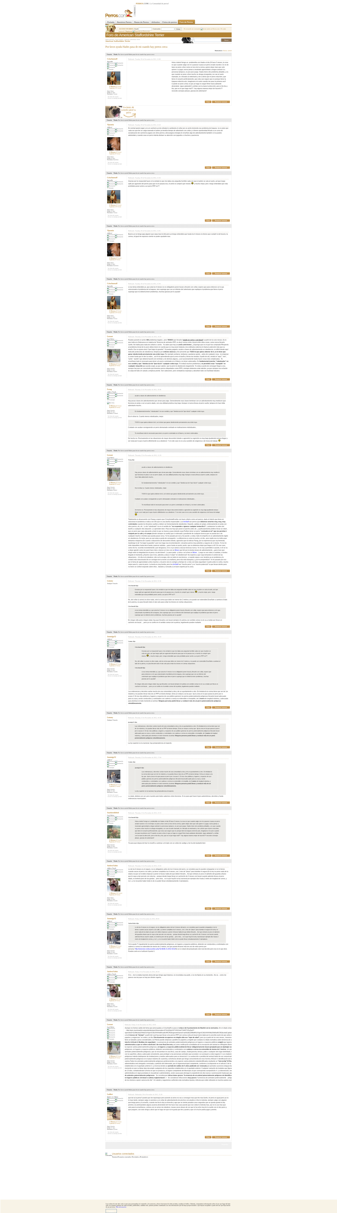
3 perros (114, 153)
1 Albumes (115, 893)
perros (166, 4)
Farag (109, 389)
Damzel (225, 50)
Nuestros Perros (124, 22)
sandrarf (230, 50)
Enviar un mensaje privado (115, 98)
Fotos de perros (169, 22)
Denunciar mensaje (221, 102)
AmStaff (186, 522)
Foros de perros (119, 39)
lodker (110, 1094)
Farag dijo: (131, 460)
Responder (226, 46)
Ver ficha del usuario (113, 96)
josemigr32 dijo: (132, 722)
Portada (110, 22)
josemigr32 (111, 637)
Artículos (156, 22)
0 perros (114, 365)
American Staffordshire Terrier (132, 39)
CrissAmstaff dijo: (133, 585)
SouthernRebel (113, 813)
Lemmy (110, 581)
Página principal (109, 39)
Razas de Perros (141, 22)
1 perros (115, 88)
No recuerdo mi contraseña (192, 29)
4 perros (114, 894)
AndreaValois (112, 866)
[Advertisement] (184, 11)
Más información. (121, 1207)
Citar (208, 102)
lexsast (110, 336)
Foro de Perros (186, 22)
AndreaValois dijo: (133, 923)
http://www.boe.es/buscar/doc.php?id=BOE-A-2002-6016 (155, 949)
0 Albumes (115, 86)
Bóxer (177, 550)
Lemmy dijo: (131, 641)
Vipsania (110, 125)
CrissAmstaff (112, 59)
